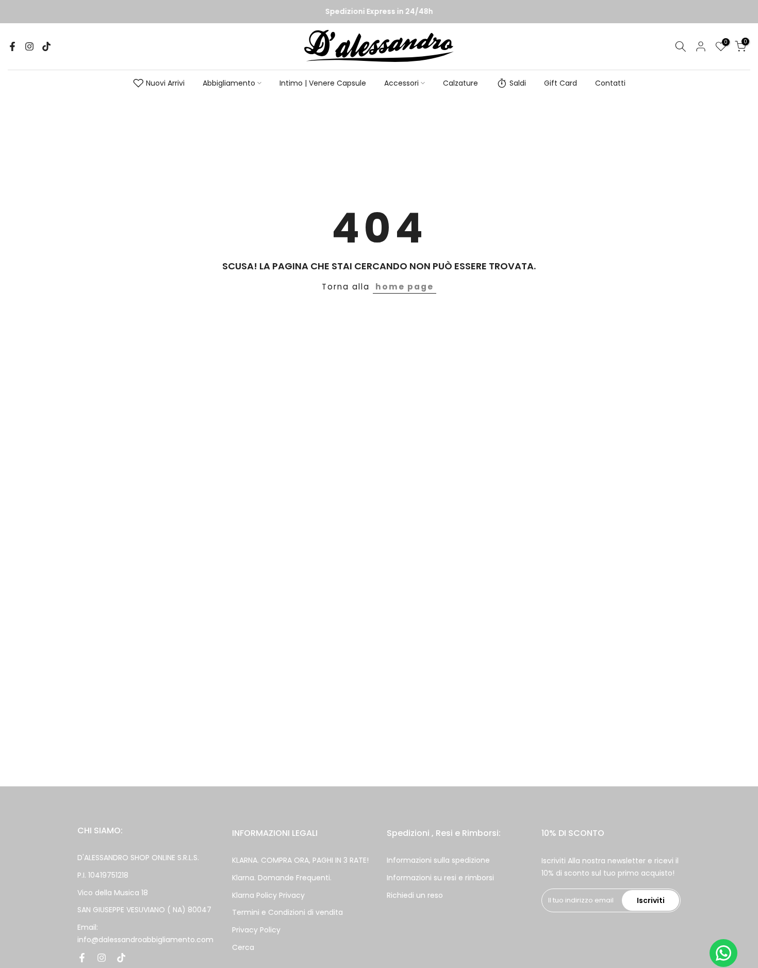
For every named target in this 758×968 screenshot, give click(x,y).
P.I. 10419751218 (102, 875)
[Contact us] (723, 953)
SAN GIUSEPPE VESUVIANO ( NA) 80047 (144, 910)
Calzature (460, 83)
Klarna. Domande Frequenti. (282, 878)
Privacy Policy (256, 930)
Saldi (517, 83)
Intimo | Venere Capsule (322, 83)
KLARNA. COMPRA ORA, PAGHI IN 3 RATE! (300, 860)
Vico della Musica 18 (112, 893)
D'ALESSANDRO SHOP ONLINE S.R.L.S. (138, 857)
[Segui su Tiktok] (46, 46)
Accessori (401, 83)
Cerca (243, 947)
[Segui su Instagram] (29, 46)
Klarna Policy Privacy (268, 895)
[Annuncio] (379, 12)
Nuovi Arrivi (165, 83)
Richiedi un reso (415, 895)
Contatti (610, 83)
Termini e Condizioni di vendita (287, 912)
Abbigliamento (229, 83)
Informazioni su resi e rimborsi (440, 878)
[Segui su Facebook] (12, 46)
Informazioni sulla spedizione (438, 860)
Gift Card (560, 83)
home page (404, 286)
